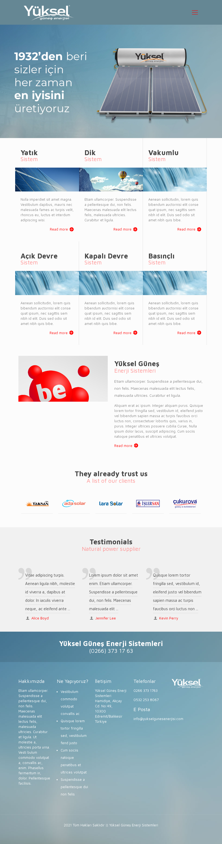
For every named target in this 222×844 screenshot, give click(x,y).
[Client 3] (74, 503)
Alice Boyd (40, 618)
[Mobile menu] (195, 12)
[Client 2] (37, 503)
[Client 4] (111, 503)
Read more (59, 229)
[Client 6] (185, 503)
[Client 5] (148, 503)
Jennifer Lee (105, 618)
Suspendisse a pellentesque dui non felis (74, 786)
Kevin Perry (168, 618)
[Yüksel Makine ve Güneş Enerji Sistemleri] (49, 12)
